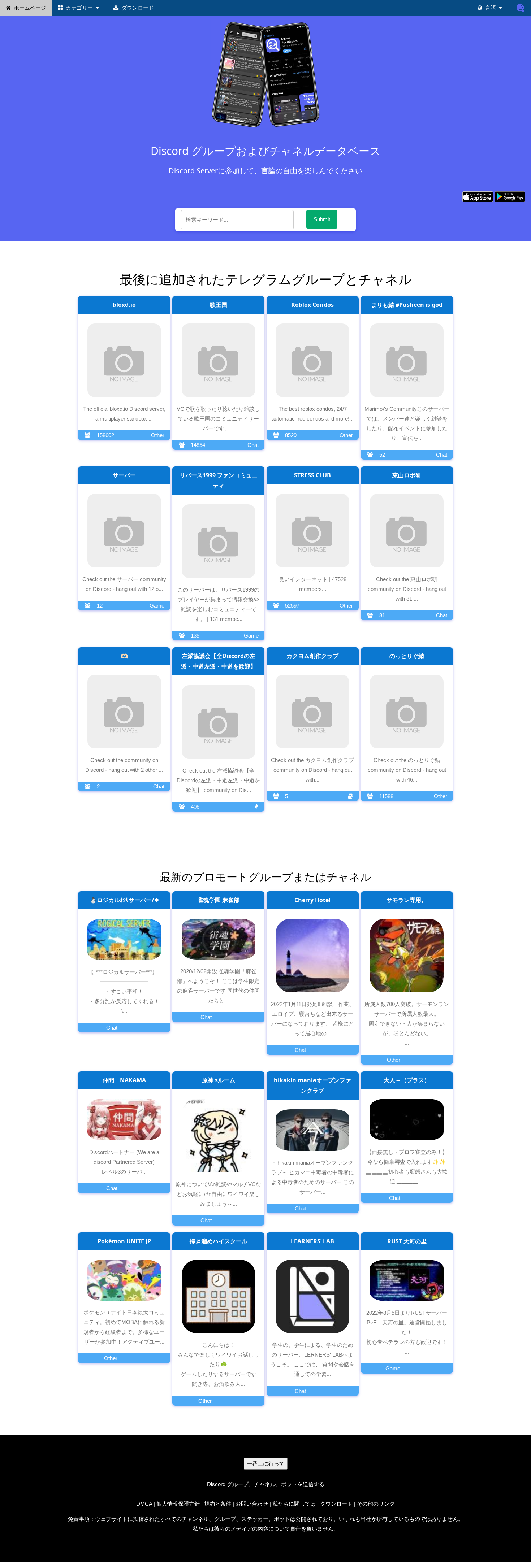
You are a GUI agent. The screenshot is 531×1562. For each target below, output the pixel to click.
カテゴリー (79, 8)
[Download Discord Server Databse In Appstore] (477, 196)
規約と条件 (217, 1504)
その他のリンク (376, 1504)
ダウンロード (137, 8)
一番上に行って (266, 1464)
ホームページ (30, 8)
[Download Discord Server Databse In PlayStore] (510, 196)
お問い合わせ (252, 1504)
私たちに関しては (294, 1504)
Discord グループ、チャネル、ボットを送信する (265, 1484)
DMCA (144, 1504)
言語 (490, 8)
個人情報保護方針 (178, 1504)
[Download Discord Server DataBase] (521, 8)
